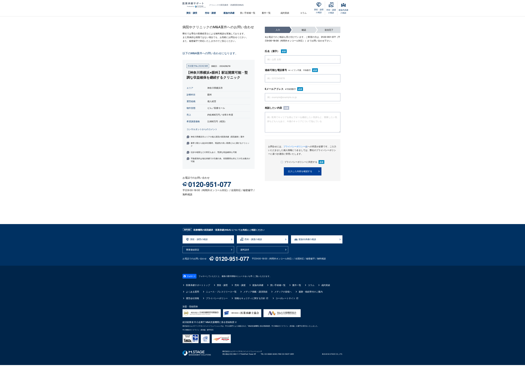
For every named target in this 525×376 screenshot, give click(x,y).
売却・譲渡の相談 (253, 239)
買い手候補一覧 (247, 12)
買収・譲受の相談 (199, 239)
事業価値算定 (192, 249)
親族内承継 (229, 12)
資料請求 (244, 249)
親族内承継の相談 (307, 239)
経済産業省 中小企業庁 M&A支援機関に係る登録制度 (208, 322)
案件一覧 (266, 12)
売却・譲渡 (210, 12)
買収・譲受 (191, 12)
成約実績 (284, 12)
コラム (303, 12)
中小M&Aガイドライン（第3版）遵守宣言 (198, 330)
